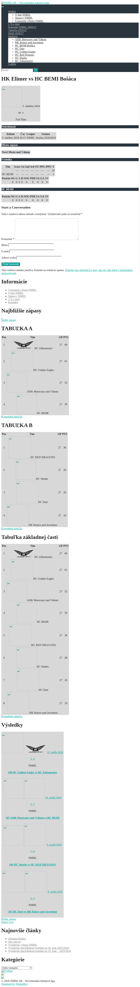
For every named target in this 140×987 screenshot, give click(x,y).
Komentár (7, 239)
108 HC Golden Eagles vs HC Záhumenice (32, 772)
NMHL (12, 11)
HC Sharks (21, 57)
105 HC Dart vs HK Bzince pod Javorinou (32, 911)
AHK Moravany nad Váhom (30, 39)
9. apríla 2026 (54, 844)
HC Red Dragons (24, 54)
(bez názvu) (14, 941)
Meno (4, 245)
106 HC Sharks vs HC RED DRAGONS (32, 864)
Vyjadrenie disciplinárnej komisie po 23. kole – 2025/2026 (39, 951)
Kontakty (13, 302)
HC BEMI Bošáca (25, 45)
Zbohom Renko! (17, 938)
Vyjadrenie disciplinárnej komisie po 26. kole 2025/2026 (38, 947)
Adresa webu (8, 257)
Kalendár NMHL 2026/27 (22, 27)
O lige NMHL (23, 14)
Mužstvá (12, 36)
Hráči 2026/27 (16, 33)
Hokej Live (7, 922)
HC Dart (19, 48)
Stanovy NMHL (24, 17)
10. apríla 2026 (55, 752)
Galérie (12, 64)
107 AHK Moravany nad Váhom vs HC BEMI (32, 817)
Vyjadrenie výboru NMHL (22, 944)
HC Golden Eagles (25, 51)
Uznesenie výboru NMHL (29, 20)
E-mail (5, 251)
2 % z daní (14, 24)
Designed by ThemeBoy (14, 984)
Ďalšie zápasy (8, 320)
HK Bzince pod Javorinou (29, 42)
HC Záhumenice (24, 61)
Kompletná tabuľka (11, 416)
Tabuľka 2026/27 (17, 30)
